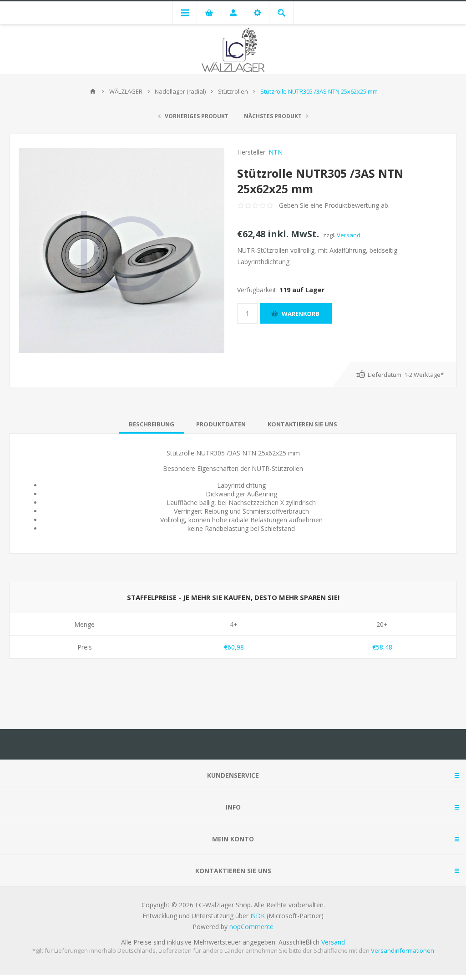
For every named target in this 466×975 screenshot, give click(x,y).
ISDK (257, 915)
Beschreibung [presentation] (151, 424)
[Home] (92, 91)
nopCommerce (251, 926)
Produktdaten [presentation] (221, 424)
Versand (348, 235)
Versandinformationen (402, 950)
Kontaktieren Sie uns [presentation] (302, 424)
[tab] (151, 424)
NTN (275, 152)
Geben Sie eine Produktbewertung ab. (334, 205)
